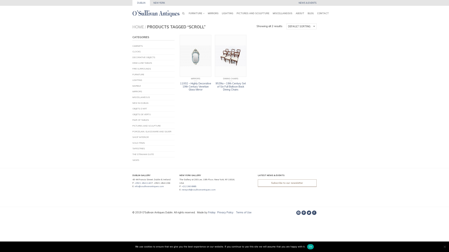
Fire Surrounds (141, 68)
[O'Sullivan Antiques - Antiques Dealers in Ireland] (156, 12)
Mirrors (213, 13)
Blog (311, 13)
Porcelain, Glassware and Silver (151, 131)
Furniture (195, 13)
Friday (212, 212)
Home (138, 26)
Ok (310, 246)
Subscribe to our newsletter (287, 182)
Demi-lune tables (142, 63)
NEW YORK (159, 2)
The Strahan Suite (143, 154)
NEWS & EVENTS (308, 3)
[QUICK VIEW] (195, 56)
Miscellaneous (282, 13)
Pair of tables (140, 120)
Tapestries (138, 148)
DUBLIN (141, 2)
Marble (136, 86)
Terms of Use (243, 212)
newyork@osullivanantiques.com (199, 189)
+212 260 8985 (189, 186)
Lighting (227, 13)
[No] (444, 246)
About (300, 13)
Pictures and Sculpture (253, 13)
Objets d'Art (139, 108)
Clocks (136, 51)
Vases (135, 160)
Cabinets (137, 46)
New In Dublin (140, 103)
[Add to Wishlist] (207, 39)
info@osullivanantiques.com (149, 186)
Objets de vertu (141, 114)
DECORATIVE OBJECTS (143, 57)
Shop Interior (140, 137)
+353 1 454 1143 (143, 183)
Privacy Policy (225, 212)
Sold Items (138, 143)
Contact (323, 13)
